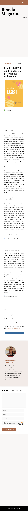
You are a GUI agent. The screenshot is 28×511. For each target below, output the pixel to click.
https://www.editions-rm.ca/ (13, 328)
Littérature (7, 64)
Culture (9, 63)
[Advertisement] (14, 38)
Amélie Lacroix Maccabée (11, 361)
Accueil (6, 63)
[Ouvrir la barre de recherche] (1, 18)
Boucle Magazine (11, 11)
